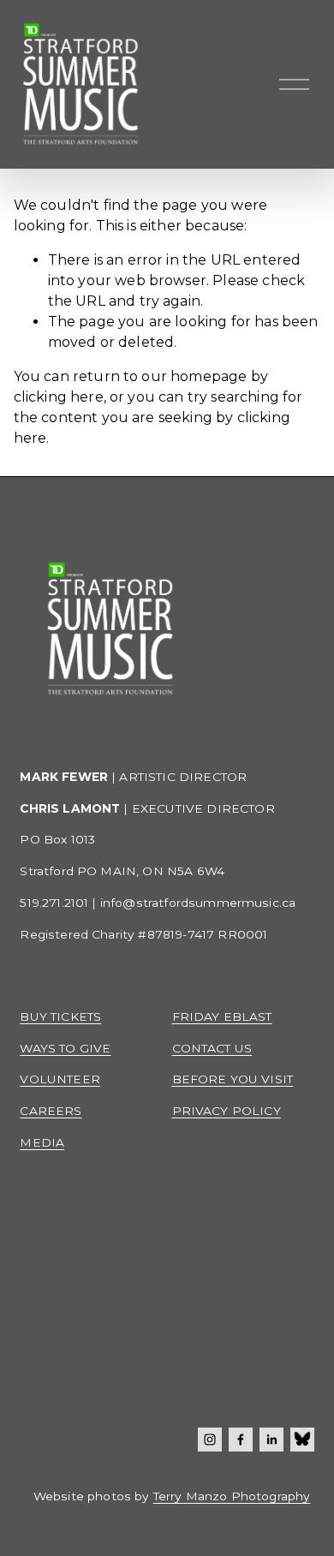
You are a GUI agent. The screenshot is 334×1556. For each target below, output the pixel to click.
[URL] (302, 1440)
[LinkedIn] (271, 1440)
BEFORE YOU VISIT (233, 1079)
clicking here (59, 397)
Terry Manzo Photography (232, 1496)
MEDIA (42, 1142)
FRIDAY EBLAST (222, 1016)
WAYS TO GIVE (65, 1048)
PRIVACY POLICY (226, 1111)
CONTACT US (212, 1048)
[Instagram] (210, 1440)
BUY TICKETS (60, 1016)
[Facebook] (241, 1440)
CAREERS (50, 1111)
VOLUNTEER (59, 1079)
